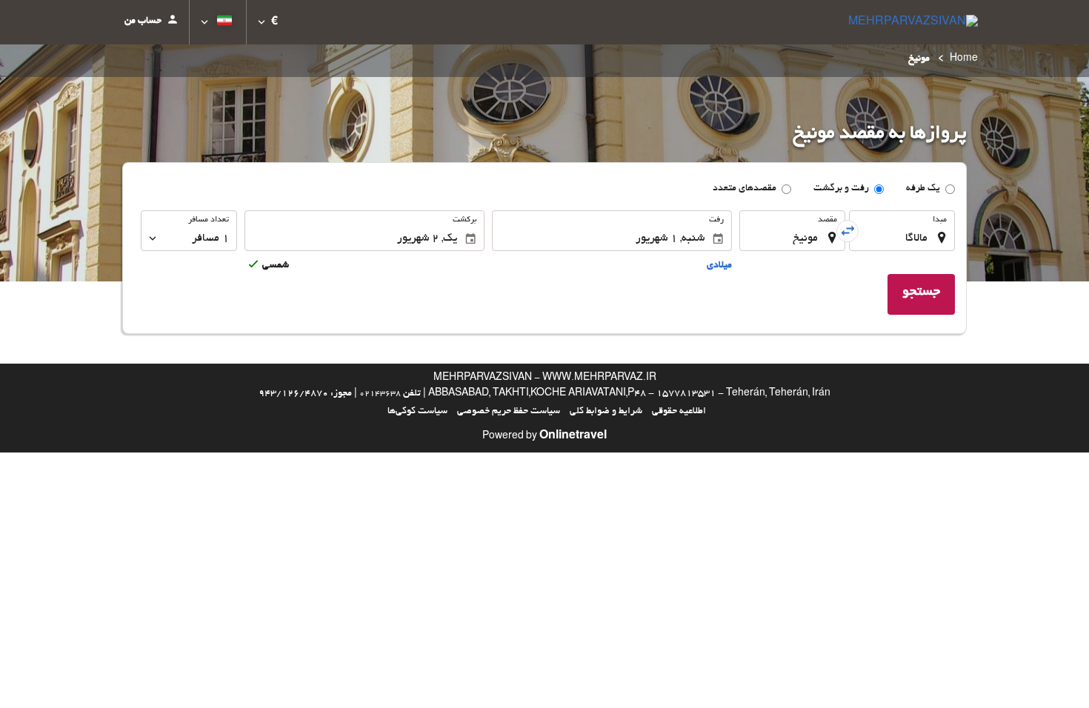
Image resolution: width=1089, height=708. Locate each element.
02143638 (380, 394)
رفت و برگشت (841, 189)
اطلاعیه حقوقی (679, 412)
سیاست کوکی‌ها (417, 412)
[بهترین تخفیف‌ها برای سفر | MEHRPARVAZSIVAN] (913, 22)
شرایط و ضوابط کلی (606, 412)
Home (964, 59)
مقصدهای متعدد (744, 189)
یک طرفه (923, 189)
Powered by (544, 437)
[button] (268, 22)
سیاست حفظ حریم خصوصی (508, 412)
